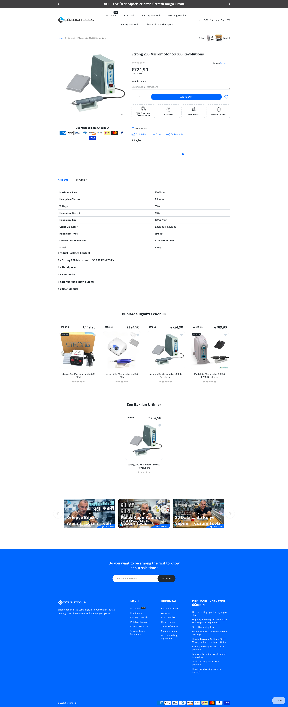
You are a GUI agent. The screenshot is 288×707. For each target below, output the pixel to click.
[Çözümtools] (76, 20)
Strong (223, 63)
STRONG (65, 327)
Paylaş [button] (137, 140)
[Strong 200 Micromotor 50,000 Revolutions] (166, 350)
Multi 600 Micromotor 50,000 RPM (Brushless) (209, 375)
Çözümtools (70, 702)
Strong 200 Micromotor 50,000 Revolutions (166, 375)
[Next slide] (230, 513)
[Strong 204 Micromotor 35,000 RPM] (78, 350)
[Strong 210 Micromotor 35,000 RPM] (122, 350)
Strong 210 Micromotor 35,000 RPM (122, 375)
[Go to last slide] (57, 513)
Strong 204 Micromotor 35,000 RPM (78, 375)
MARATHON (198, 327)
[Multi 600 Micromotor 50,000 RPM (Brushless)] (210, 350)
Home (60, 38)
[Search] (212, 20)
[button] (58, 4)
